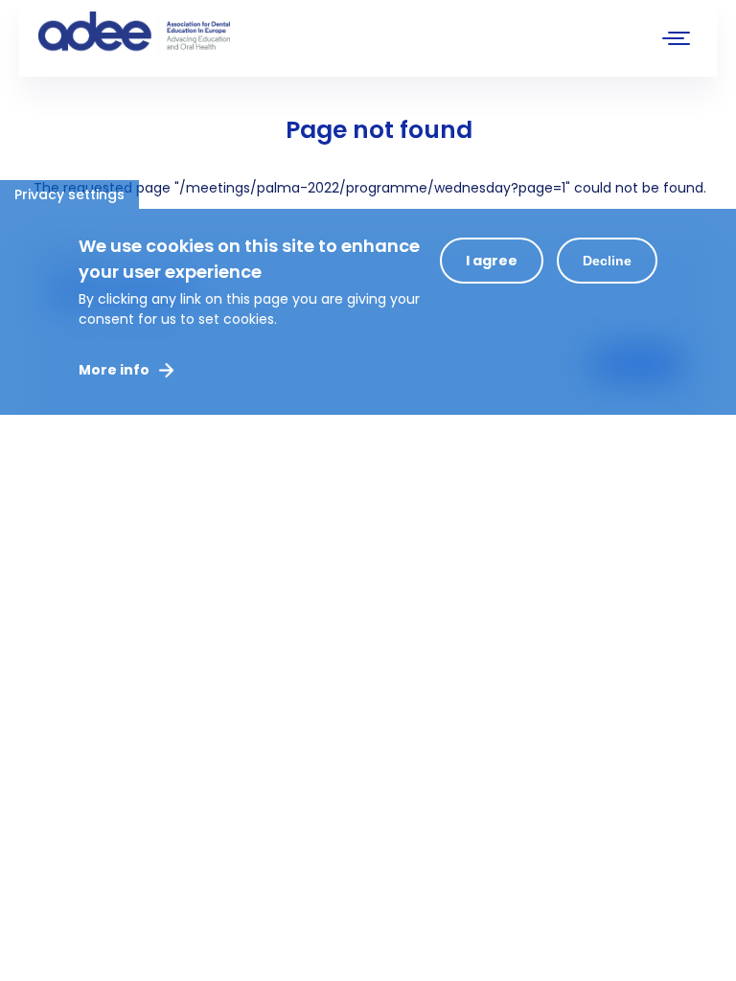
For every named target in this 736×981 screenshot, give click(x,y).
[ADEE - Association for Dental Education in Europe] (182, 33)
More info (114, 369)
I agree (492, 260)
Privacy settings (69, 194)
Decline (607, 260)
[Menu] (677, 40)
